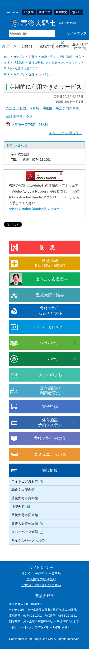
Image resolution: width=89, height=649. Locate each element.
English (29, 12)
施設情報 (49, 470)
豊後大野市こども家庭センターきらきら (54, 62)
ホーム (11, 46)
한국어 (76, 12)
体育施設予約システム (50, 422)
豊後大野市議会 (50, 295)
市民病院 (62, 46)
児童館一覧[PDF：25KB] (29, 124)
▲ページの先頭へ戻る (65, 133)
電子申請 (50, 406)
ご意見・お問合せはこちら (41, 585)
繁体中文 (61, 12)
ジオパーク (50, 343)
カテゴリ (19, 56)
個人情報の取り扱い (41, 579)
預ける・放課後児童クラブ (21, 68)
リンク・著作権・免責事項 (41, 573)
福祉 (6, 62)
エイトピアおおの (24, 481)
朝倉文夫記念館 (23, 490)
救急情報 (50, 262)
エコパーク (50, 359)
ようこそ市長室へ (52, 279)
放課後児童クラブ (19, 116)
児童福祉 (19, 62)
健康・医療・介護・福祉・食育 (61, 56)
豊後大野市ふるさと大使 (50, 310)
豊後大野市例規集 (50, 438)
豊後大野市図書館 (24, 515)
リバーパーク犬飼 (24, 532)
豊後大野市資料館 (24, 498)
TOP (6, 56)
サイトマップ (77, 33)
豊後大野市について (80, 46)
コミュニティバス (50, 454)
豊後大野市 (44, 23)
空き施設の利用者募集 (50, 390)
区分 (31, 74)
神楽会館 (18, 507)
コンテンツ (45, 74)
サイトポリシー (41, 567)
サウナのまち (50, 375)
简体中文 (44, 12)
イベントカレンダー (50, 327)
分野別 (27, 46)
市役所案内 (44, 46)
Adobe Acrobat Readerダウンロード (36, 209)
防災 (50, 247)
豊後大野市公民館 (24, 523)
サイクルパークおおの (28, 540)
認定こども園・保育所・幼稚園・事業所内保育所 (42, 108)
